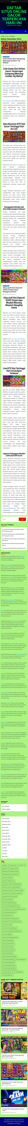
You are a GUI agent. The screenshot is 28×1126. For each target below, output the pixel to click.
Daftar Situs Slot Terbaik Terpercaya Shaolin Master (13, 544)
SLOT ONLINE (6, 56)
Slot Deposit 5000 (15, 621)
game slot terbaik (19, 890)
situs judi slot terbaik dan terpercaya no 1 (11, 931)
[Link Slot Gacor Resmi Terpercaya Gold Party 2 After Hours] (14, 1044)
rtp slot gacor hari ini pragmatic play (10, 906)
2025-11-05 (12, 1031)
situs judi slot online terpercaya (9, 928)
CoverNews (10, 1123)
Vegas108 (3, 673)
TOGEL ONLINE (6, 809)
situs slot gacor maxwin (7, 946)
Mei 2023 (4, 853)
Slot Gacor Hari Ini (10, 600)
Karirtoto (3, 610)
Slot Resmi (9, 764)
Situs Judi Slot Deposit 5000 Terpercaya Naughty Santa (12, 290)
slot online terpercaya (7, 975)
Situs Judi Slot (7, 565)
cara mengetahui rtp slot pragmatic (10, 874)
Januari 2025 (5, 833)
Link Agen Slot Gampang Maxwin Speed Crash (13, 548)
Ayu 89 (2, 663)
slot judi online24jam (18, 339)
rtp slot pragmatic (6, 909)
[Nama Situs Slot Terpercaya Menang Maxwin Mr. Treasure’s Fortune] (14, 1017)
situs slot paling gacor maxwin (9, 956)
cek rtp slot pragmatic (7, 877)
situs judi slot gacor (16, 921)
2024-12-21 (14, 65)
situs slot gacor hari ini (7, 940)
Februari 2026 (5, 818)
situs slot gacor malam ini (8, 943)
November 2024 (6, 839)
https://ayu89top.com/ (9, 508)
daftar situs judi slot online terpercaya (11, 887)
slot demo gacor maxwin (7, 959)
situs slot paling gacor (7, 953)
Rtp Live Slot (9, 577)
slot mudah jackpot (6, 972)
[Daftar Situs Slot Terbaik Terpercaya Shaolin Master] (14, 1071)
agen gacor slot (13, 865)
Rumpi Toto (16, 165)
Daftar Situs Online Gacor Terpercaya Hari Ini (14, 15)
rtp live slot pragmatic (7, 899)
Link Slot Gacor (4, 692)
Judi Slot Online (14, 587)
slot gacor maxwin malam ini (8, 965)
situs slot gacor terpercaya (8, 950)
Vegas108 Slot (4, 633)
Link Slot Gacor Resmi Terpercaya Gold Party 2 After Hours (13, 539)
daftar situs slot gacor (7, 890)
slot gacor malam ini (20, 959)
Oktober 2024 (5, 842)
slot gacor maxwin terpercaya (9, 968)
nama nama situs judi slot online (9, 896)
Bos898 (3, 711)
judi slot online (5, 893)
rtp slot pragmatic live (7, 915)
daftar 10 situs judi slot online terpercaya (11, 884)
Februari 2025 (5, 830)
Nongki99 (3, 774)
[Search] (25, 31)
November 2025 (6, 821)
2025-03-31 (12, 1085)
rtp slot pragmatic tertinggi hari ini (10, 918)
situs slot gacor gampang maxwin (10, 937)
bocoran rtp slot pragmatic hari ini (10, 871)
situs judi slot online (6, 924)
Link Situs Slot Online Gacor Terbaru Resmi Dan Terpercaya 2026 (13, 530)
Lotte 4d (3, 684)
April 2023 (4, 856)
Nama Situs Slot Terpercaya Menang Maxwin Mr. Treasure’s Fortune (13, 535)
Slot (11, 643)
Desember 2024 (6, 836)
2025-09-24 (13, 1058)
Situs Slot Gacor (20, 654)
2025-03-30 (13, 1112)
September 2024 (6, 845)
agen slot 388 (22, 865)
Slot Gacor (22, 556)
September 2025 (6, 824)
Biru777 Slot (4, 722)
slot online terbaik (17, 972)
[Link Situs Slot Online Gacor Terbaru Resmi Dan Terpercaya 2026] (14, 991)
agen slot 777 (5, 868)
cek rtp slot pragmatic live (8, 880)
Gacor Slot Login (7, 65)
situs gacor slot (5, 921)
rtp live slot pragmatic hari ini (9, 902)
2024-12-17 (14, 294)
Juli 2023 (4, 847)
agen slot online (14, 868)
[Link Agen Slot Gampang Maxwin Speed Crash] (14, 1098)
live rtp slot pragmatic (16, 893)
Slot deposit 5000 (8, 101)
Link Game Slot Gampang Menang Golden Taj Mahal (14, 61)
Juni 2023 (4, 850)
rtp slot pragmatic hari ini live (9, 912)
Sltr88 (2, 783)
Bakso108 (3, 743)
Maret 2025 (5, 827)
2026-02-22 (13, 1005)
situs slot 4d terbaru (6, 934)
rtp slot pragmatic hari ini (19, 909)
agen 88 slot (4, 865)
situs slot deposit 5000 (11, 317)
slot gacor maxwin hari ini (8, 962)
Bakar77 (3, 792)
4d (11, 732)
